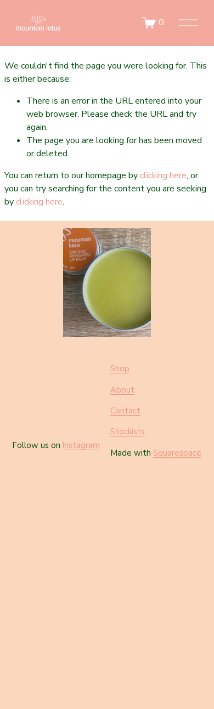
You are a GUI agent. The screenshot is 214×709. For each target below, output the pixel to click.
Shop (119, 368)
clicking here (163, 175)
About (122, 389)
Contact (125, 410)
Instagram (81, 445)
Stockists (127, 431)
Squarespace (177, 452)
